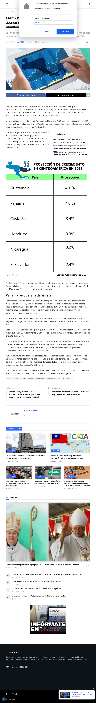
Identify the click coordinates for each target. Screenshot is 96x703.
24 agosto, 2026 (12, 461)
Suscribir (65, 31)
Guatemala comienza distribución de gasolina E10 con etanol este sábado (47, 482)
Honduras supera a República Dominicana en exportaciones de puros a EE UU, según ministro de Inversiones (77, 483)
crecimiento (40, 379)
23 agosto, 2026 (56, 461)
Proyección (67, 379)
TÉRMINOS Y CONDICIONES (17, 667)
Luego (46, 31)
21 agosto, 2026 (71, 488)
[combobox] (39, 22)
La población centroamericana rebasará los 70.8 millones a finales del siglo (36, 581)
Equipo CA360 (19, 42)
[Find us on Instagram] (13, 694)
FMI (59, 379)
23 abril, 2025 (32, 42)
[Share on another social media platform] (88, 95)
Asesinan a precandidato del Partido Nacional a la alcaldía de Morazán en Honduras (39, 596)
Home (8, 12)
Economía (15, 12)
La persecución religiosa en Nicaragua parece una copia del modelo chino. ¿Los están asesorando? (42, 565)
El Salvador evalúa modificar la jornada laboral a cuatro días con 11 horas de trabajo (18, 483)
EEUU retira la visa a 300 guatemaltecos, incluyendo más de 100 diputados (36, 589)
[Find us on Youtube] (16, 694)
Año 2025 (15, 379)
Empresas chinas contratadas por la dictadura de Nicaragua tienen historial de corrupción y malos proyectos (48, 574)
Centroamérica (27, 379)
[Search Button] (89, 4)
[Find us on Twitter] (10, 694)
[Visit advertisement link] (48, 619)
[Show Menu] (7, 4)
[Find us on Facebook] (6, 694)
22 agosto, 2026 (12, 488)
